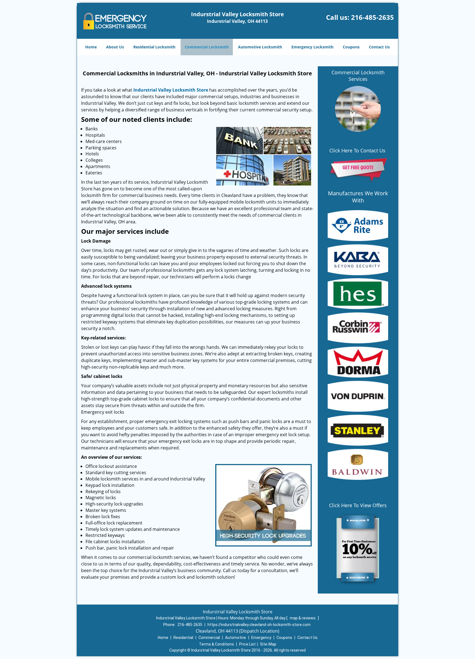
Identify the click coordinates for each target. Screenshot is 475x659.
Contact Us (379, 47)
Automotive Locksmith (260, 47)
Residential (183, 637)
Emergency (261, 637)
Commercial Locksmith (207, 47)
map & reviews (303, 618)
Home (91, 47)
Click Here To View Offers (358, 505)
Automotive (235, 637)
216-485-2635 (372, 17)
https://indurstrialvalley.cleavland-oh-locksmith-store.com (259, 624)
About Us (115, 47)
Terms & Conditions (216, 644)
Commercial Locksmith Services (358, 75)
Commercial (209, 637)
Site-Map (268, 644)
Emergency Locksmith (312, 47)
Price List (247, 644)
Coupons (351, 47)
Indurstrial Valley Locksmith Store (170, 90)
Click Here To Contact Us (358, 150)
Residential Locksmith (154, 47)
